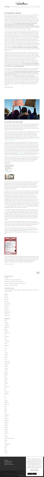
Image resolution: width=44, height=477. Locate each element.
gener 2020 (6, 310)
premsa (5, 416)
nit (4, 395)
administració (6, 325)
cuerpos (5, 356)
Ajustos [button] (39, 473)
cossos (5, 348)
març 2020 (6, 306)
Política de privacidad (8, 461)
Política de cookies (7, 462)
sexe (5, 434)
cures (5, 359)
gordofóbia (6, 379)
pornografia (6, 415)
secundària (6, 432)
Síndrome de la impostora (9, 438)
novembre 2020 (7, 304)
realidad (5, 424)
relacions (6, 429)
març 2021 (6, 297)
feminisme (6, 374)
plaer (5, 406)
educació (6, 365)
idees (5, 384)
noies (5, 397)
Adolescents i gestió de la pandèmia (11, 285)
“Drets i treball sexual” (31, 230)
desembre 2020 (7, 303)
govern (5, 381)
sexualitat (6, 436)
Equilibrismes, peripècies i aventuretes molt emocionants (14, 283)
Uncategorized (7, 443)
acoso (5, 320)
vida (5, 449)
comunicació (6, 341)
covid (5, 350)
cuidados (6, 357)
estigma (5, 372)
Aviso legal (6, 460)
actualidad (6, 323)
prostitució (6, 422)
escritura (6, 370)
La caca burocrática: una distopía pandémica (12, 279)
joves (5, 388)
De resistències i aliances (12, 13)
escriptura (6, 368)
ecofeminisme (7, 363)
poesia (5, 409)
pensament (6, 402)
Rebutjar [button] (34, 473)
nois (5, 399)
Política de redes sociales (9, 464)
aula (5, 334)
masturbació (6, 391)
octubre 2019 (6, 315)
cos (5, 347)
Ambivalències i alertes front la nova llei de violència (14, 281)
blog (5, 338)
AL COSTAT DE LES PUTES (13, 122)
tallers (5, 441)
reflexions (6, 425)
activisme (6, 322)
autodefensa (6, 336)
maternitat (6, 393)
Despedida (6, 278)
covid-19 (6, 352)
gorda (5, 377)
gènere (5, 375)
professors (6, 420)
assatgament (6, 332)
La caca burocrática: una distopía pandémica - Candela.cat (15, 289)
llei (4, 390)
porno (5, 413)
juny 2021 (6, 296)
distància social (7, 361)
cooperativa (6, 345)
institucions (6, 386)
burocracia (6, 340)
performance (6, 404)
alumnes (6, 331)
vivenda (5, 452)
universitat (6, 445)
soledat (5, 440)
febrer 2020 (6, 308)
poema (5, 407)
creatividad (6, 354)
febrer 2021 (6, 299)
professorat (6, 418)
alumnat (5, 329)
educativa (6, 366)
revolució (6, 431)
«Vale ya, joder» (21, 153)
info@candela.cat (22, 475)
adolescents (6, 327)
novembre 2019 (7, 313)
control (5, 343)
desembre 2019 (7, 312)
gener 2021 (6, 301)
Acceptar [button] (29, 473)
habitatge (6, 382)
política (5, 411)
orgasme (6, 400)
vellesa (5, 447)
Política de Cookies (34, 470)
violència (6, 450)
